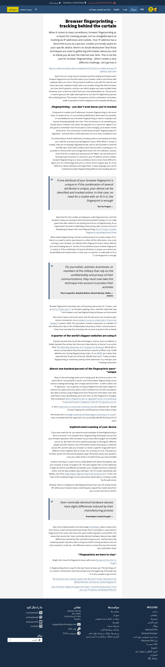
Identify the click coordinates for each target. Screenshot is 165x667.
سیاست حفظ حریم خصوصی (107, 618)
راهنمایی (153, 615)
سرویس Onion (69, 633)
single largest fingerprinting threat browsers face (85, 474)
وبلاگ (155, 626)
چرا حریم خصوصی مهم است (99, 9)
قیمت (125, 9)
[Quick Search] (36, 9)
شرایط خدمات (113, 626)
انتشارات (153, 655)
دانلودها (116, 9)
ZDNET (99, 353)
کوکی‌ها (116, 622)
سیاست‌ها (115, 611)
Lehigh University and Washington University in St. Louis (91, 414)
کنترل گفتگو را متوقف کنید (146, 651)
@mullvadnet (32, 612)
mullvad (34, 626)
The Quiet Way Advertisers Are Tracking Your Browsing (80, 347)
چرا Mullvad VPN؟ (149, 640)
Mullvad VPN (151, 629)
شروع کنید (13, 9)
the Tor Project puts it (61, 309)
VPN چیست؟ (151, 644)
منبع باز (116, 615)
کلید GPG (72, 629)
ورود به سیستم (26, 9)
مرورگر (133, 9)
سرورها (154, 618)
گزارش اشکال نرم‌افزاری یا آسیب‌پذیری (102, 636)
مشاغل (154, 658)
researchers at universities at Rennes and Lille (77, 407)
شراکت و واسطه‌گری (110, 629)
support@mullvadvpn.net (64, 624)
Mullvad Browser (149, 633)
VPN (142, 9)
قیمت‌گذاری (152, 622)
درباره (154, 611)
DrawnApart (94, 527)
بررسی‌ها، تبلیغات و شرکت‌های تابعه (104, 633)
